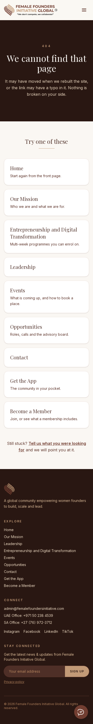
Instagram (12, 631)
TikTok (67, 631)
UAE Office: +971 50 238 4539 (28, 615)
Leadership (13, 544)
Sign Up (77, 671)
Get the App (14, 578)
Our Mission (13, 537)
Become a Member (19, 585)
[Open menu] (84, 10)
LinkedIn (51, 631)
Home (9, 530)
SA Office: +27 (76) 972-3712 (28, 622)
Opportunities (15, 565)
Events (9, 558)
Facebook (32, 631)
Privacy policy (14, 682)
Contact (10, 571)
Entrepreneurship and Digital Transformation (40, 551)
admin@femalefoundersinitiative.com (34, 608)
